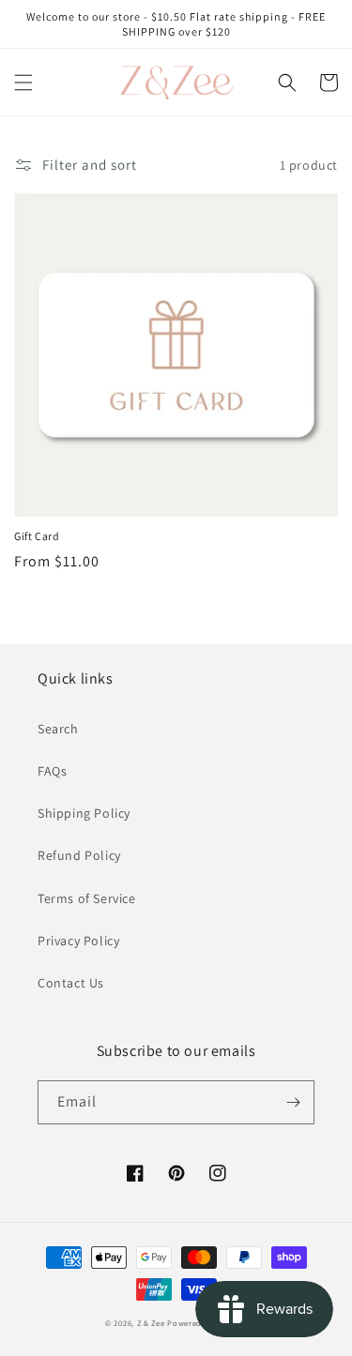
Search (58, 728)
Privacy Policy (78, 940)
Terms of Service (87, 898)
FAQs (52, 770)
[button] (23, 82)
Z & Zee (151, 1323)
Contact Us (71, 982)
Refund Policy (79, 855)
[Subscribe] (293, 1102)
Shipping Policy (84, 813)
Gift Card (36, 536)
